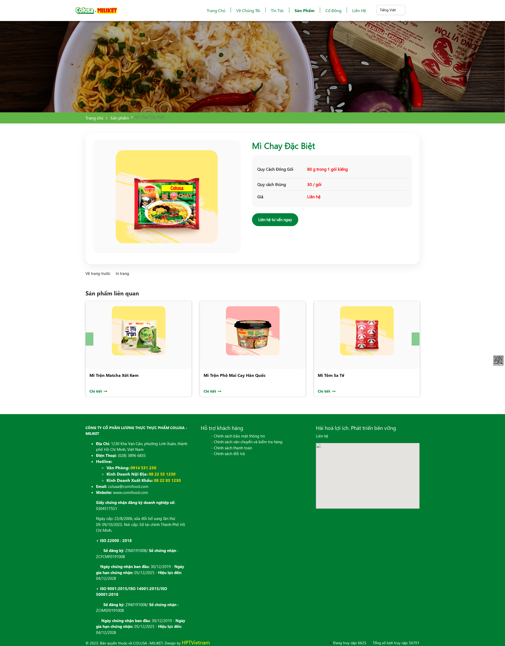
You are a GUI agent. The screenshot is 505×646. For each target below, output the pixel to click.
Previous (89, 339)
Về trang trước (98, 273)
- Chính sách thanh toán (231, 447)
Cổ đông (333, 10)
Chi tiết (96, 391)
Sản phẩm (305, 10)
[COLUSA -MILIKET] (96, 10)
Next (416, 339)
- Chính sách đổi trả (228, 453)
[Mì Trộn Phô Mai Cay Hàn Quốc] (253, 331)
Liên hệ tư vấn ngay (275, 219)
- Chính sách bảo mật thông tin (238, 436)
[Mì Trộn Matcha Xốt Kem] (138, 331)
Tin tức (277, 10)
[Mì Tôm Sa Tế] (367, 331)
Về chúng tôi (248, 10)
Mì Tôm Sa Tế (331, 375)
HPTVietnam (196, 642)
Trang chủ (216, 10)
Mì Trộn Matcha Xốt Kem (114, 375)
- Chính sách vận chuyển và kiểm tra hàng (246, 441)
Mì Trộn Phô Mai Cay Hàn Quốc (235, 375)
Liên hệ (359, 10)
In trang (122, 273)
